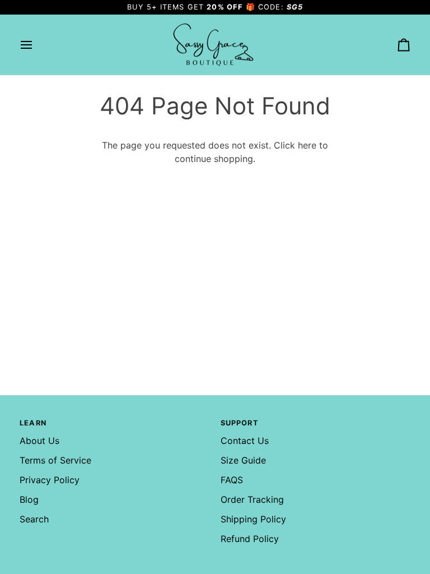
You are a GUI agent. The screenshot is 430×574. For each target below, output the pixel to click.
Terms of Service (55, 460)
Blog (29, 499)
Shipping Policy (253, 519)
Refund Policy (250, 538)
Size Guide (243, 460)
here (307, 145)
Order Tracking (252, 499)
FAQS (232, 479)
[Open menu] (36, 45)
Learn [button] (33, 423)
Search (34, 519)
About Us (39, 440)
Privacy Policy (50, 479)
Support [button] (240, 423)
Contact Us (245, 440)
